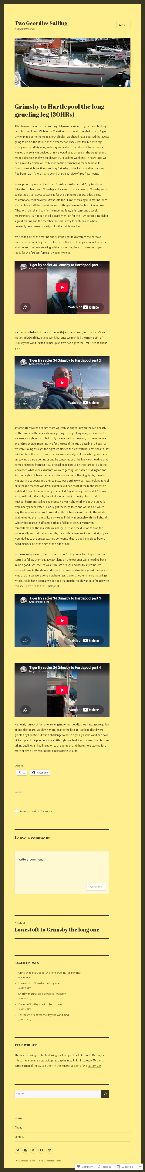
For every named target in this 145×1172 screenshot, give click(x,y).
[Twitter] (18, 1150)
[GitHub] (41, 1150)
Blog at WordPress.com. (50, 1161)
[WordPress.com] (49, 1150)
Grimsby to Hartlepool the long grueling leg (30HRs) (49, 972)
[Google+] (33, 1150)
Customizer (94, 1065)
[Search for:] (58, 1094)
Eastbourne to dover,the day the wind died (43, 1014)
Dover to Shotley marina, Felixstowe (40, 1004)
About (18, 1127)
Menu (123, 25)
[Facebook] (25, 1150)
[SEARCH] (105, 1094)
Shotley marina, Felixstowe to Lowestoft (42, 993)
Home (18, 1118)
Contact (19, 1136)
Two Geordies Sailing (41, 23)
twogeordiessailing (30, 811)
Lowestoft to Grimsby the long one (39, 983)
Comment (96, 886)
